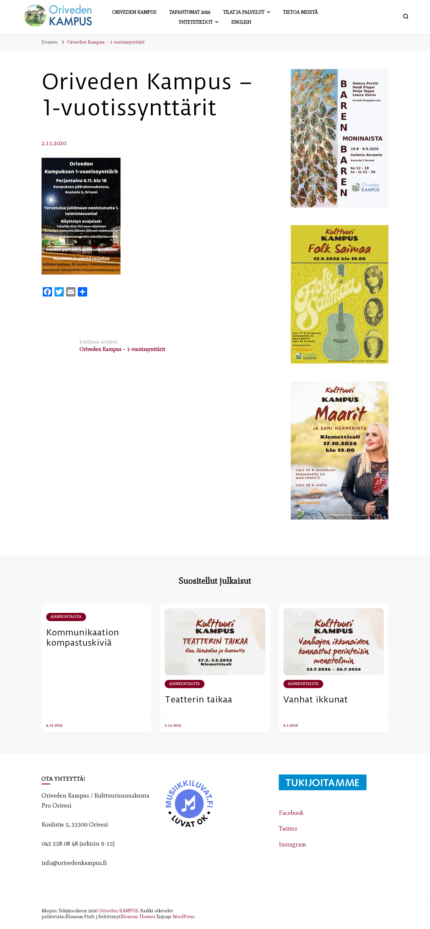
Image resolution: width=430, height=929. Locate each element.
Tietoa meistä (300, 12)
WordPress (184, 916)
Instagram (292, 844)
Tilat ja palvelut (243, 12)
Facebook (291, 813)
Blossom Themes (138, 916)
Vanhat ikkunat (315, 699)
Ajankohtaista (66, 617)
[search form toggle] (405, 16)
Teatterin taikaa (198, 699)
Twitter (288, 828)
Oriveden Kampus (134, 12)
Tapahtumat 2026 (189, 12)
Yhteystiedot (196, 22)
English (241, 22)
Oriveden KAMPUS (118, 910)
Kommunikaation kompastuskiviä (82, 637)
